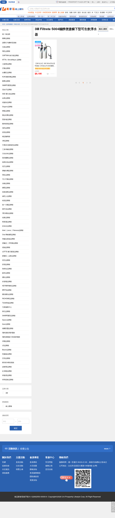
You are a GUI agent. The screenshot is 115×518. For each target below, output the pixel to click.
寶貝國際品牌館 (7, 158)
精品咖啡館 (6, 136)
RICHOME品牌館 (8, 298)
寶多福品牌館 (7, 119)
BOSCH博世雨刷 (8, 362)
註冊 (98, 2)
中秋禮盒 (31, 12)
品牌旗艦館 (31, 16)
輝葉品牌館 (6, 111)
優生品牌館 (6, 277)
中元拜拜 (38, 12)
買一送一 (41, 16)
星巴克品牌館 (7, 209)
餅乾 (66, 12)
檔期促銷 (73, 16)
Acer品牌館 (6, 324)
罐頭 (89, 12)
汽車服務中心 (7, 307)
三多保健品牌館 (7, 149)
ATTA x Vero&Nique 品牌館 (11, 59)
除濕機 (102, 12)
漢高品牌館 (6, 128)
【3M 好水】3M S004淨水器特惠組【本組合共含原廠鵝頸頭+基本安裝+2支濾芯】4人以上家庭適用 (45, 64)
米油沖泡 (38, 20)
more (106, 448)
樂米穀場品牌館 (7, 123)
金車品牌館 (6, 98)
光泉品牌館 (6, 47)
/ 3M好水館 (16, 24)
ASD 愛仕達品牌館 (8, 94)
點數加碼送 (62, 16)
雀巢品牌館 (6, 217)
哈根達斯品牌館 (7, 192)
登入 (93, 2)
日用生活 (105, 20)
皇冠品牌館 (6, 132)
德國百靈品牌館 (7, 328)
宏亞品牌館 (6, 260)
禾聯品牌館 (6, 341)
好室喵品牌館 (7, 281)
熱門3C (60, 20)
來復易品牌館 (7, 375)
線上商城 (21, 16)
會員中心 (105, 2)
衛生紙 (84, 12)
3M (7, 393)
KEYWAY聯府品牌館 (9, 286)
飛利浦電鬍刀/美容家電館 (11, 337)
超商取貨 (110, 16)
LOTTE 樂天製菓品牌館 (10, 251)
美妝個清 (72, 20)
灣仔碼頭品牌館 (7, 213)
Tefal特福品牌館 (8, 303)
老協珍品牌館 (7, 102)
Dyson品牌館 (6, 320)
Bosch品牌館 (6, 350)
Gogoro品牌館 (7, 106)
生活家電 (49, 20)
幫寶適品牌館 (7, 222)
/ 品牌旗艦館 (9, 24)
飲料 (75, 12)
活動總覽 (93, 16)
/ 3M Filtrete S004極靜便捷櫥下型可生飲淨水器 (34, 24)
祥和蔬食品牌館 (7, 379)
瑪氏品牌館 (6, 51)
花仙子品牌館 (7, 89)
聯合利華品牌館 (7, 115)
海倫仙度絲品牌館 (8, 239)
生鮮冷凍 (16, 20)
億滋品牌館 (6, 247)
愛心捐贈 (61, 12)
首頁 (3, 24)
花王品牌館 (6, 166)
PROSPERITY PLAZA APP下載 (78, 2)
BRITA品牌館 (6, 290)
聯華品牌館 (6, 38)
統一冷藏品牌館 (7, 204)
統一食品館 (6, 34)
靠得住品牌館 (7, 268)
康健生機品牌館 (7, 170)
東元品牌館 (6, 311)
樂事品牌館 (6, 81)
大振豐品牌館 (7, 64)
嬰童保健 (83, 20)
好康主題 (5, 20)
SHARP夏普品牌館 (8, 315)
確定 (16, 428)
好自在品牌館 (7, 226)
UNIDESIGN (46, 12)
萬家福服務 (62, 2)
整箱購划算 (83, 16)
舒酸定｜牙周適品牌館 (10, 243)
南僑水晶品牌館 (7, 162)
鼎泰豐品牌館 (7, 367)
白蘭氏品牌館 (7, 72)
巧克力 (96, 12)
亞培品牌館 (6, 358)
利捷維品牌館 (7, 354)
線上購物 (9, 406)
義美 (79, 12)
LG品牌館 (5, 345)
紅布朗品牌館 (7, 371)
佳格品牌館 (6, 183)
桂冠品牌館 (6, 200)
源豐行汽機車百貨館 (9, 42)
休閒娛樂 (94, 20)
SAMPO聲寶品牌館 (9, 85)
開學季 (54, 12)
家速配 (102, 16)
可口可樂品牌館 (7, 179)
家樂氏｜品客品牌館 (9, 256)
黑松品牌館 (6, 175)
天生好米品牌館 (7, 153)
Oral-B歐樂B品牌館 (9, 234)
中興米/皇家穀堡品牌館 (10, 145)
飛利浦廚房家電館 (8, 332)
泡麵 (70, 12)
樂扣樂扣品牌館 (7, 294)
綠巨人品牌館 (7, 196)
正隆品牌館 (6, 68)
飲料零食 (27, 20)
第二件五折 (51, 16)
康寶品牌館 (6, 187)
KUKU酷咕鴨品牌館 (9, 77)
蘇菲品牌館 (6, 273)
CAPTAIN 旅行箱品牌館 (10, 55)
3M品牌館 (5, 141)
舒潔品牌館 (6, 264)
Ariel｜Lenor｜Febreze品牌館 (12, 230)
